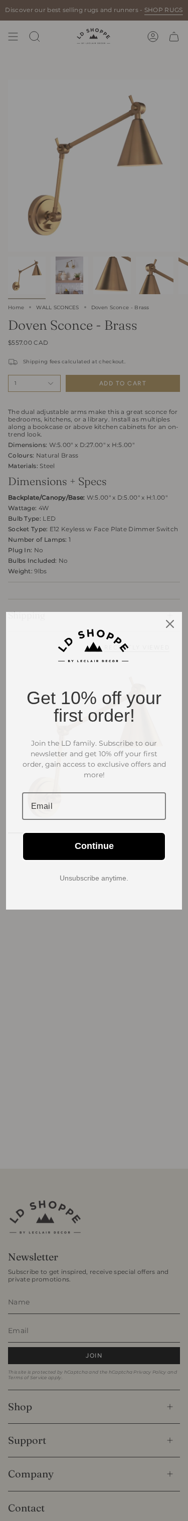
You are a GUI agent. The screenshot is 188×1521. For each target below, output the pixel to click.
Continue (94, 846)
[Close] (170, 624)
